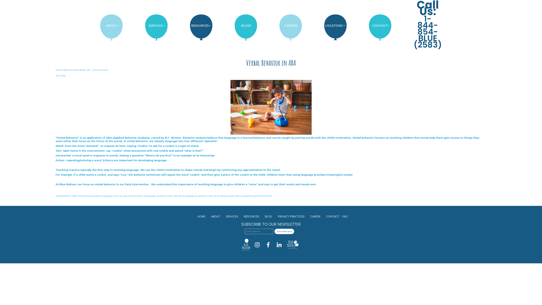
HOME (201, 216)
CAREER (315, 216)
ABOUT (215, 216)
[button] (110, 25)
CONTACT (332, 216)
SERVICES (232, 216)
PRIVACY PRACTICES (291, 216)
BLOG (268, 216)
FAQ (345, 216)
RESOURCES (251, 216)
